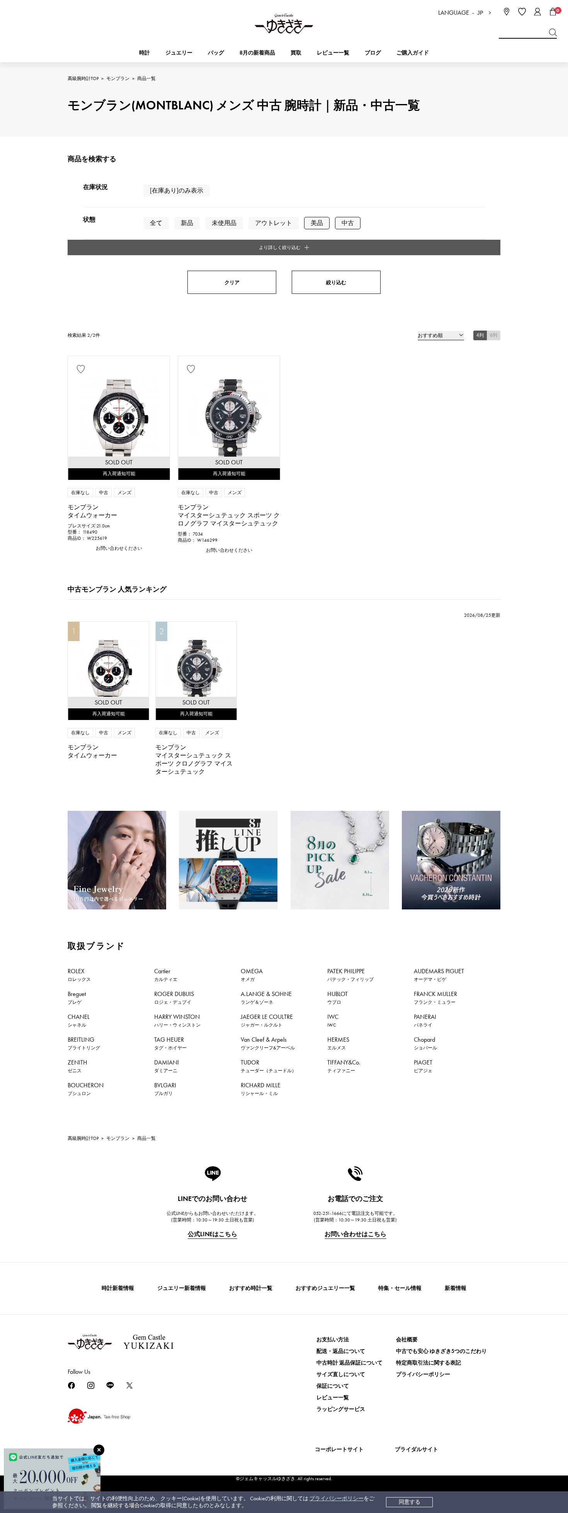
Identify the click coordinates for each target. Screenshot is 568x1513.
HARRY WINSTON (177, 1020)
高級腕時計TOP (83, 78)
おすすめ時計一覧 (250, 1288)
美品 (317, 223)
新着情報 (455, 1288)
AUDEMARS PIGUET (439, 974)
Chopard (425, 1043)
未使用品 (224, 223)
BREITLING (84, 1043)
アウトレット (273, 223)
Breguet (77, 997)
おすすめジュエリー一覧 (325, 1288)
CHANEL (79, 1020)
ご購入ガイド (412, 52)
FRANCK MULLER (435, 997)
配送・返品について (340, 1351)
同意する (409, 1502)
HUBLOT (337, 997)
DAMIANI (166, 1066)
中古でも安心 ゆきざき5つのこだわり (441, 1351)
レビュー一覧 (332, 1397)
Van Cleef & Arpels (268, 1043)
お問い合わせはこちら (355, 1234)
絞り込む (336, 282)
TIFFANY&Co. (344, 1066)
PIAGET (423, 1066)
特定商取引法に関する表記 (428, 1362)
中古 (348, 223)
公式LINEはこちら (212, 1234)
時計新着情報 (118, 1288)
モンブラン (117, 78)
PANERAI (425, 1020)
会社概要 (407, 1339)
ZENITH (77, 1066)
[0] (553, 11)
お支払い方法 (332, 1339)
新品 (187, 223)
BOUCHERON (86, 1088)
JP (480, 13)
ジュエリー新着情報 (181, 1288)
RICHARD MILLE (261, 1088)
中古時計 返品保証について (349, 1362)
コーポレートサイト (339, 1449)
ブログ (373, 52)
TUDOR (268, 1066)
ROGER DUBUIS (174, 997)
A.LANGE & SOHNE (266, 997)
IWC (332, 1020)
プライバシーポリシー (337, 1498)
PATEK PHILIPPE (350, 974)
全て (156, 223)
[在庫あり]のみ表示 (176, 190)
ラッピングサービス (340, 1409)
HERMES (338, 1043)
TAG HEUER (170, 1043)
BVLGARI (165, 1088)
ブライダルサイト (416, 1449)
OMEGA (252, 974)
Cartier (165, 974)
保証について (332, 1386)
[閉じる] (99, 1450)
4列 (480, 335)
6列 (493, 335)
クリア (232, 282)
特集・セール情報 (400, 1288)
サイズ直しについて (340, 1374)
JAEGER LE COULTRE (267, 1020)
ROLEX (79, 974)
